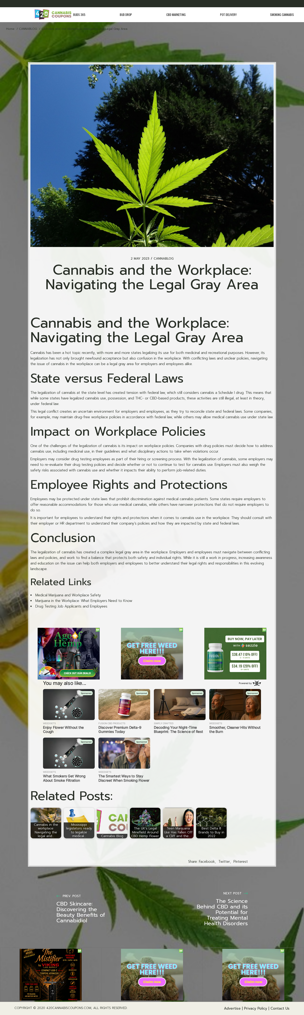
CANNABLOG (28, 29)
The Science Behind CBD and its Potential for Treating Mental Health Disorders (222, 912)
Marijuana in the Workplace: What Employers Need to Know (83, 600)
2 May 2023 (140, 258)
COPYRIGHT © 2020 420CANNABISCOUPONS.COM (52, 1008)
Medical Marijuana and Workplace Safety (68, 595)
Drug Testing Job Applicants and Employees (71, 606)
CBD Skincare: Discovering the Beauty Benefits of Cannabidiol (80, 912)
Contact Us (280, 1008)
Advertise (232, 1008)
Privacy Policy (255, 1008)
